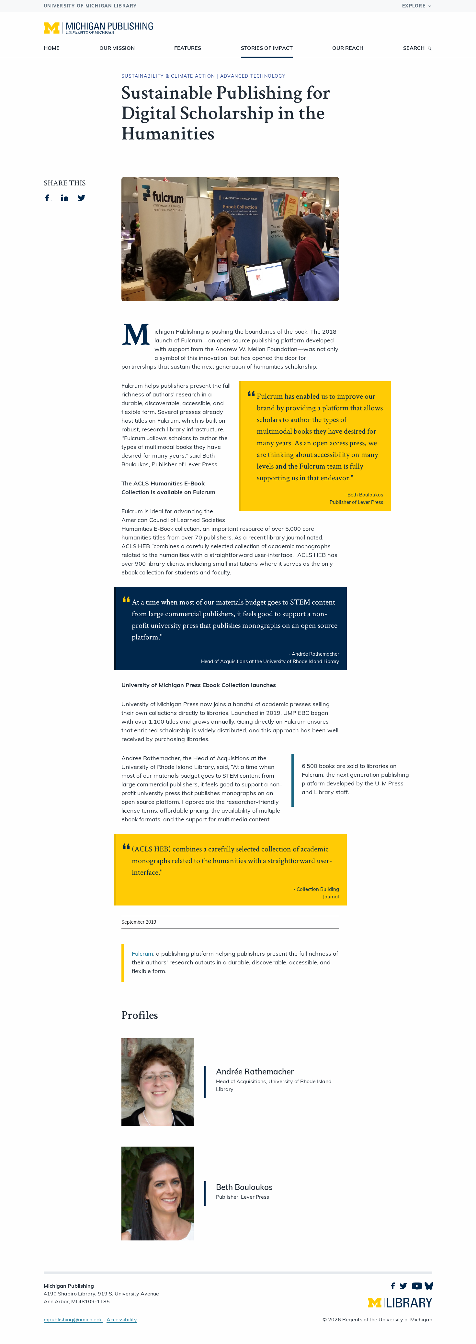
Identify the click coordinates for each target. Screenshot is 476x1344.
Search (414, 48)
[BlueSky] (428, 1286)
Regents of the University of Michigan (387, 1319)
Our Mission (117, 48)
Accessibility (122, 1319)
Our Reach (347, 48)
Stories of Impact (267, 48)
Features (187, 48)
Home (52, 48)
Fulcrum (142, 953)
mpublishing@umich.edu (73, 1319)
